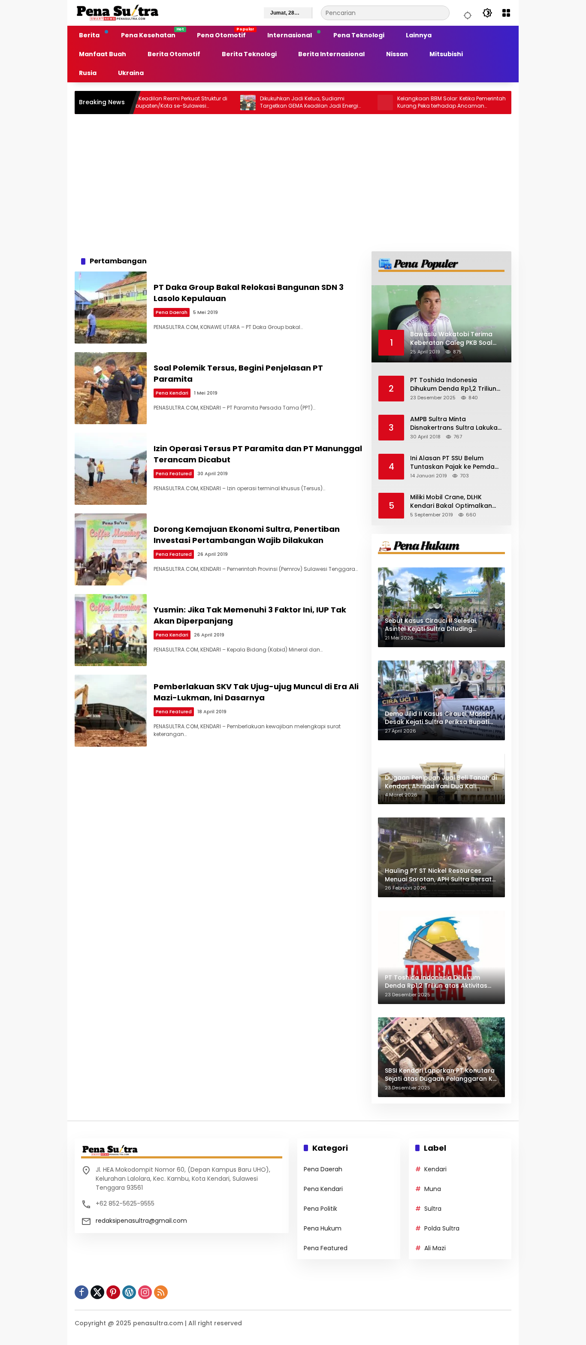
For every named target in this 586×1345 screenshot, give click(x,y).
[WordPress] (129, 1292)
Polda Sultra (441, 1228)
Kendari (435, 1169)
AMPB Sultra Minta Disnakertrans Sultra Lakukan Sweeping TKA (455, 423)
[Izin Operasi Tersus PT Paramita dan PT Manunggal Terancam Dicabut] (111, 469)
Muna (432, 1189)
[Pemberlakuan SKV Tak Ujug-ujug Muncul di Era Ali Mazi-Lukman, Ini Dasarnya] (111, 711)
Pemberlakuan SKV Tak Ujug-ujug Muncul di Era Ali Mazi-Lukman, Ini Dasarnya (256, 692)
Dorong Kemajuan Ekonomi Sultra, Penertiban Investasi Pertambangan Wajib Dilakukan (247, 534)
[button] (466, 13)
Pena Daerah (171, 312)
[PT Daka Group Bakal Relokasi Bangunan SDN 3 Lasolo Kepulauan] (111, 307)
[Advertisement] (293, 183)
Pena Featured (174, 473)
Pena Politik (320, 1208)
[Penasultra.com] (117, 12)
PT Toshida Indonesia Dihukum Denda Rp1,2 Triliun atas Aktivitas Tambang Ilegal (453, 384)
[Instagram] (145, 1292)
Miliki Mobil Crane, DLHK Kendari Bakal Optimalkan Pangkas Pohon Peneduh (451, 501)
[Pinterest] (113, 1292)
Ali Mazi (435, 1248)
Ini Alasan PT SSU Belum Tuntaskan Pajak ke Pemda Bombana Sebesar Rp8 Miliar (455, 462)
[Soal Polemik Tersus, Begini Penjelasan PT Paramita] (111, 388)
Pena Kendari (172, 392)
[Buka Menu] (506, 13)
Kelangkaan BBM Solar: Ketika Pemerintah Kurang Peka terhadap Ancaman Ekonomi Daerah (419, 102)
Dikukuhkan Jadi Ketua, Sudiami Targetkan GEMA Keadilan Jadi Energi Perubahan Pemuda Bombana (276, 102)
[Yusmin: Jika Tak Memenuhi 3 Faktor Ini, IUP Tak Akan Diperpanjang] (111, 630)
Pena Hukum (322, 1228)
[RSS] (161, 1292)
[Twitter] (97, 1292)
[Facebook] (81, 1292)
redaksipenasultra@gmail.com (141, 1220)
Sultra (432, 1208)
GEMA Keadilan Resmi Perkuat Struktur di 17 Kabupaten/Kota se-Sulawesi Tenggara (142, 102)
